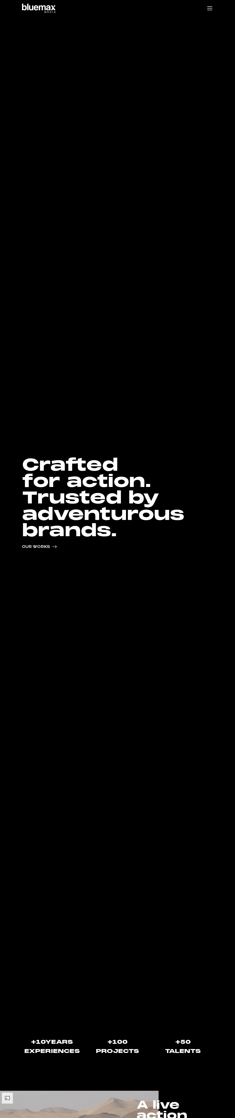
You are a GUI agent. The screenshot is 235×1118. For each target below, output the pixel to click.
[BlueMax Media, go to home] (39, 8)
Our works (36, 547)
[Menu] (210, 8)
